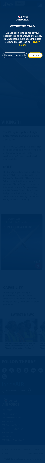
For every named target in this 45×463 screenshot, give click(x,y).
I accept (35, 55)
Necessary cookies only (15, 55)
